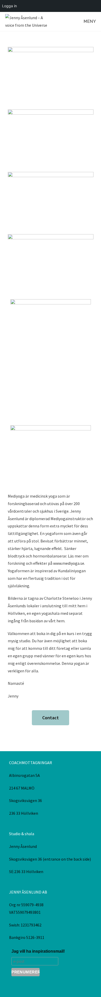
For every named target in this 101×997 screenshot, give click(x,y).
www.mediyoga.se (68, 563)
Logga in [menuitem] (9, 6)
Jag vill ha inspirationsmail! (38, 951)
